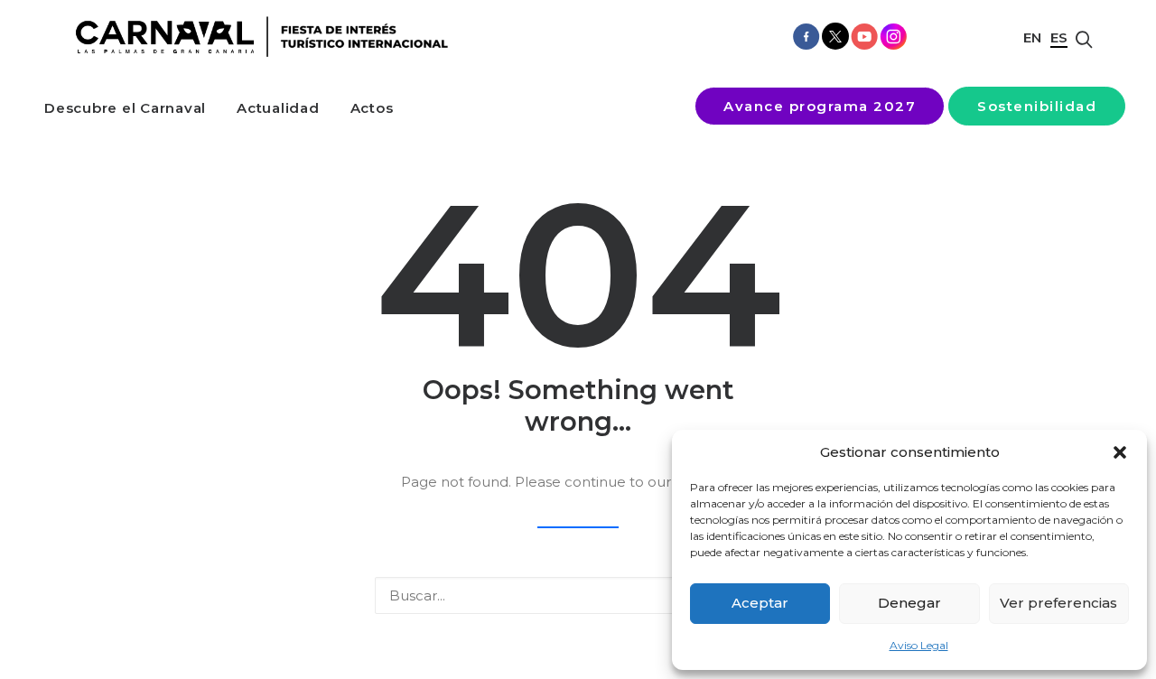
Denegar (909, 602)
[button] (1120, 452)
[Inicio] (256, 37)
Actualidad (278, 108)
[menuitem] (125, 108)
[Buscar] (578, 595)
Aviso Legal (919, 645)
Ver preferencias (1058, 602)
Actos (372, 108)
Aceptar (760, 602)
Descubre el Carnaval (125, 108)
